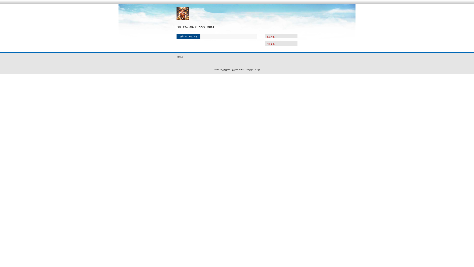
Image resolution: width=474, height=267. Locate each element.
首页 (179, 27)
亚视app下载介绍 (190, 27)
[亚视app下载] (183, 19)
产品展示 (201, 27)
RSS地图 (248, 70)
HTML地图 (256, 70)
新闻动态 (210, 27)
